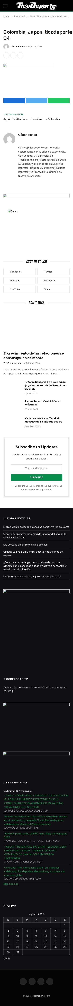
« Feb (6, 958)
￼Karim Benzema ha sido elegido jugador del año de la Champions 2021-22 (45, 385)
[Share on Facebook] (6, 55)
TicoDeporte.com (41, 995)
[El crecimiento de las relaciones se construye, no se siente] (36, 328)
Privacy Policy (32, 489)
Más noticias (10, 883)
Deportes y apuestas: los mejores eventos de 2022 (32, 576)
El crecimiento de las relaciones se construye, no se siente (36, 526)
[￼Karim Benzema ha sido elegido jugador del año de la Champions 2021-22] (12, 386)
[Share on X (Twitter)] (13, 55)
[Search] (69, 6)
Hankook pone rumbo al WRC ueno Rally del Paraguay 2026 (35, 835)
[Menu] (5, 6)
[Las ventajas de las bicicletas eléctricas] (12, 405)
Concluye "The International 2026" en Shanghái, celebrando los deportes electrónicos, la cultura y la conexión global (34, 871)
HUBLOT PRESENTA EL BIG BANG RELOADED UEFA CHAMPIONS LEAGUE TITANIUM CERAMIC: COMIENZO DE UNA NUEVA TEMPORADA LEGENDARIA (35, 852)
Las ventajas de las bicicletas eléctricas (25, 544)
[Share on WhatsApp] (20, 55)
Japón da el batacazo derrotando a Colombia (31, 119)
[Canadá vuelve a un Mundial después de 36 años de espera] (12, 422)
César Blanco (18, 46)
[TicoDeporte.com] (36, 6)
